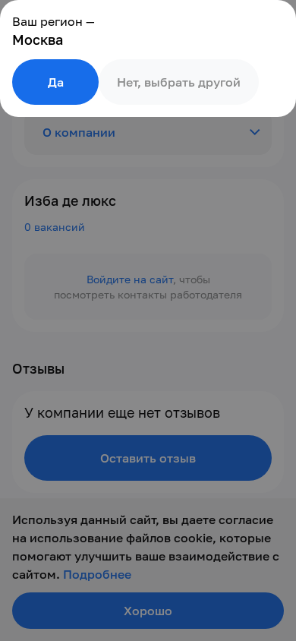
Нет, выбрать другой (179, 82)
